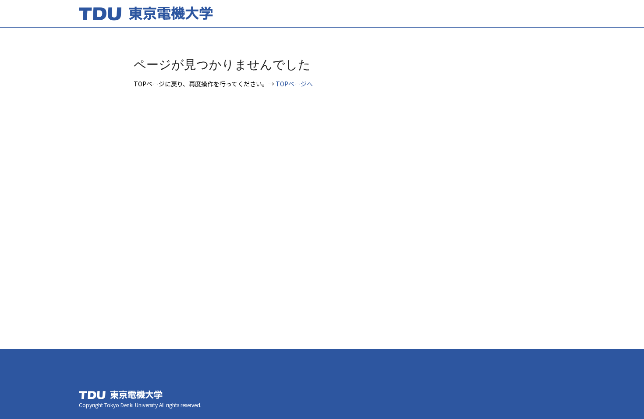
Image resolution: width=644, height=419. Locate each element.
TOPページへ (294, 83)
